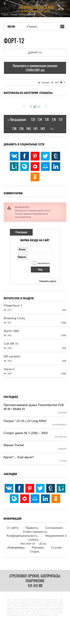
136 (54, 119)
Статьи (63, 461)
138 (14, 128)
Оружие (62, 413)
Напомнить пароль (47, 281)
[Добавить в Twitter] (45, 156)
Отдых (34, 551)
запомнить (44, 263)
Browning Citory (14, 318)
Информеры (15, 547)
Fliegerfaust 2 (13, 305)
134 (40, 119)
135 (47, 119)
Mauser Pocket (14, 445)
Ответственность (35, 531)
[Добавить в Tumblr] (55, 156)
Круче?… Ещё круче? (19, 457)
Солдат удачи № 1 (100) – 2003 (26, 433)
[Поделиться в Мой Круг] (35, 166)
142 (42, 128)
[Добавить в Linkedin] (55, 166)
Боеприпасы (59, 425)
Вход (3, 3)
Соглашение (53, 528)
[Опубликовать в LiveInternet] (14, 166)
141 (35, 128)
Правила (31, 528)
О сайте (12, 528)
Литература (60, 437)
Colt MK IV (11, 343)
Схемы (63, 322)
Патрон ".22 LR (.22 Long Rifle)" (25, 421)
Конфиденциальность (22, 535)
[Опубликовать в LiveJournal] (24, 166)
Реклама (38, 547)
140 (28, 128)
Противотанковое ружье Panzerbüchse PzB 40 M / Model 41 (34, 407)
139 (21, 128)
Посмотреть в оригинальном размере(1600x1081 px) (35, 67)
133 (33, 119)
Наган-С (9, 369)
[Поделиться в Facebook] (24, 156)
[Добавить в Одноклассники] (35, 176)
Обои (64, 310)
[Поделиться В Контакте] (14, 156)
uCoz (42, 543)
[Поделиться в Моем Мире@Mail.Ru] (45, 166)
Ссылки (56, 547)
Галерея (62, 449)
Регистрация (21, 232)
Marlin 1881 (11, 331)
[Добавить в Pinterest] (35, 156)
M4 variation (12, 356)
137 (61, 119)
